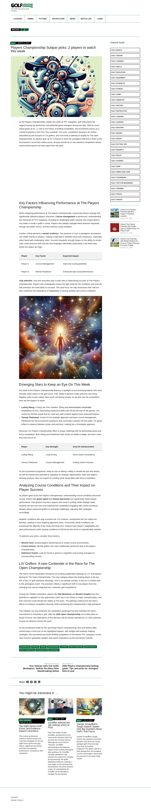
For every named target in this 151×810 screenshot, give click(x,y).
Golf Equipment (118, 78)
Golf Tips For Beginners (122, 183)
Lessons (17, 19)
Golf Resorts (117, 150)
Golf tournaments (53, 647)
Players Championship (27, 650)
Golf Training (117, 188)
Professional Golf (41, 650)
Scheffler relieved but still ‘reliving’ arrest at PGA (59, 725)
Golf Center (116, 55)
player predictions (90, 647)
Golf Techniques (118, 177)
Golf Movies (116, 133)
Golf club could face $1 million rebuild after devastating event (57, 27)
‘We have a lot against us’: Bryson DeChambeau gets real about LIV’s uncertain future (66, 32)
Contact (14, 797)
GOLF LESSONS (25, 720)
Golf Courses (117, 61)
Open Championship (76, 647)
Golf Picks (35, 647)
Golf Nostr (116, 139)
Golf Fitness (117, 89)
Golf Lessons (117, 122)
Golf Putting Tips (119, 144)
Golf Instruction (119, 111)
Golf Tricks (116, 194)
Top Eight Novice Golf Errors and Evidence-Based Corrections (30, 728)
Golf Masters (117, 127)
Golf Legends (117, 116)
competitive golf (25, 647)
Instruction (58, 19)
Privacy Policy (17, 800)
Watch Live (86, 19)
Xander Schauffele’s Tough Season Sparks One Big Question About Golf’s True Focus (89, 728)
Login (100, 19)
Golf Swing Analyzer (120, 172)
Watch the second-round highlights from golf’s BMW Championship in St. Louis (63, 25)
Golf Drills (116, 67)
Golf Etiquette (118, 83)
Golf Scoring (117, 161)
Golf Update (116, 199)
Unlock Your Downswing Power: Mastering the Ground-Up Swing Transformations (65, 30)
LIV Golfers (64, 647)
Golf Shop (115, 166)
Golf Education (118, 72)
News (72, 19)
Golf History (117, 105)
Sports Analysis (53, 650)
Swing (30, 19)
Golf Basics (116, 50)
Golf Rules (116, 155)
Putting (43, 19)
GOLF (13, 43)
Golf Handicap (117, 100)
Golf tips (43, 647)
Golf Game (116, 94)
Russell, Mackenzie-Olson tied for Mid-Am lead (50, 34)
